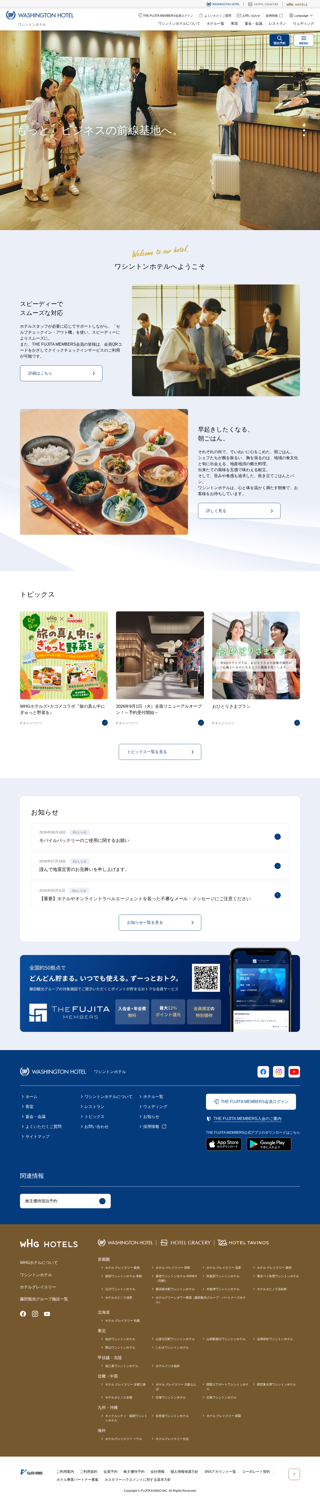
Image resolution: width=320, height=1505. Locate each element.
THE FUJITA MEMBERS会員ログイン (255, 1101)
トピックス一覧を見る (147, 752)
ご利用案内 (65, 1472)
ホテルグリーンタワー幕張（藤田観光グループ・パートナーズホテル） (201, 1300)
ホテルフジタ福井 (168, 1366)
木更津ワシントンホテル (223, 1289)
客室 (234, 23)
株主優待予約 (134, 1472)
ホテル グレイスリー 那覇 (223, 1416)
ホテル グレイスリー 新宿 (274, 1267)
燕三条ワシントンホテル (121, 1366)
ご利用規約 (89, 1472)
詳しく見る (216, 511)
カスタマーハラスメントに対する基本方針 (137, 1480)
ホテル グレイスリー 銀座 (122, 1267)
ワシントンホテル (36, 1275)
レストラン (277, 23)
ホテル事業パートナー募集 (77, 1480)
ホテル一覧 (215, 23)
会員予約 (111, 1472)
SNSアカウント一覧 (220, 1472)
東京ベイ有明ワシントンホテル (278, 1276)
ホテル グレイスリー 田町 (173, 1267)
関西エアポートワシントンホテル (227, 1387)
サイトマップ (38, 1136)
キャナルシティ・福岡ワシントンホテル (126, 1418)
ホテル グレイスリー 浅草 (223, 1267)
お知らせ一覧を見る (145, 922)
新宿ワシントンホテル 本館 (123, 1276)
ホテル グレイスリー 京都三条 (125, 1384)
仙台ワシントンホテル (120, 1339)
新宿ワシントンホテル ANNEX (176, 1278)
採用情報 (151, 1126)
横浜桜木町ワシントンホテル (175, 1289)
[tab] (304, 125)
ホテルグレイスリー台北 (172, 1439)
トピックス (94, 1116)
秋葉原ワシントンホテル (223, 1276)
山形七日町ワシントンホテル (175, 1339)
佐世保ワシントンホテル (172, 1416)
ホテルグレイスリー (38, 1287)
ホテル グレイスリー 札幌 (122, 1320)
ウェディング (303, 23)
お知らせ (151, 1116)
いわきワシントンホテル (172, 1347)
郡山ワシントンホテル (120, 1347)
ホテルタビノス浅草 (118, 1297)
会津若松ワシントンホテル (275, 1339)
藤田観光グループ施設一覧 (44, 1299)
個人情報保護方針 (184, 1472)
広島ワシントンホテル (221, 1397)
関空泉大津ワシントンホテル (276, 1384)
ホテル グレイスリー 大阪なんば (176, 1387)
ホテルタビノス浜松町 (272, 1289)
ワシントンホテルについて (179, 23)
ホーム (32, 1097)
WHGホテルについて (39, 1262)
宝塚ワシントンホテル (171, 1397)
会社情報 (157, 1472)
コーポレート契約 (256, 1472)
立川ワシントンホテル (120, 1289)
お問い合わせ (96, 1126)
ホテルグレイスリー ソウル (123, 1439)
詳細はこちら (40, 373)
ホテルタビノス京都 (118, 1397)
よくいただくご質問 (44, 1126)
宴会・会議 (253, 23)
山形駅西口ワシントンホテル (226, 1339)
